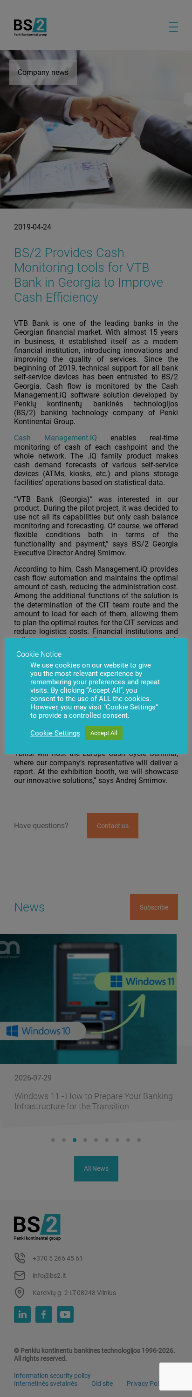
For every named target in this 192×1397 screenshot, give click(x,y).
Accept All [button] (103, 732)
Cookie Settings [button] (55, 733)
